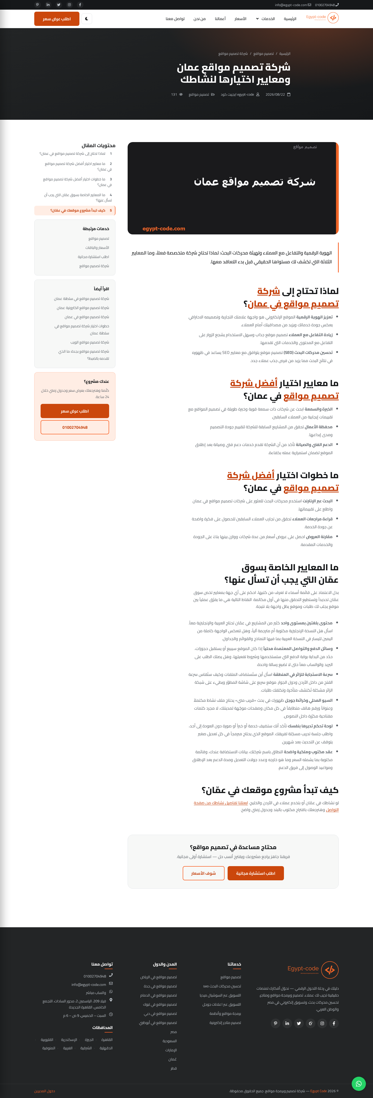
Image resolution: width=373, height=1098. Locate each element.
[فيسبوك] (80, 5)
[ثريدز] (310, 1023)
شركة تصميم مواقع (233, 53)
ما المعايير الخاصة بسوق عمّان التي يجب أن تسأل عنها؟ (78, 198)
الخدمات (268, 18)
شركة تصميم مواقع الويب (90, 342)
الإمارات (171, 1049)
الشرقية (86, 1048)
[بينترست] (37, 5)
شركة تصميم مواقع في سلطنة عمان (81, 298)
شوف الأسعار (203, 873)
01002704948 (325, 5)
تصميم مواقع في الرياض (158, 976)
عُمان (172, 1059)
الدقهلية (106, 1048)
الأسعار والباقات (97, 247)
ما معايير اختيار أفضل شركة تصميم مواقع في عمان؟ (78, 166)
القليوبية (47, 1040)
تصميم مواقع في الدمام (158, 995)
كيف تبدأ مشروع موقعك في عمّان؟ (77, 210)
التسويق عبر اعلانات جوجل (221, 1004)
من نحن (200, 18)
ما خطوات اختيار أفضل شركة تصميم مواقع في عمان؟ (77, 182)
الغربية (68, 1048)
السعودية (170, 1040)
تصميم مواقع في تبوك (160, 1004)
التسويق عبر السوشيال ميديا (220, 995)
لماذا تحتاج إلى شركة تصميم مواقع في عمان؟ (72, 153)
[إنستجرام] (69, 5)
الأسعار (240, 18)
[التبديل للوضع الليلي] (86, 18)
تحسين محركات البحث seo (222, 986)
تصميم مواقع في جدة (160, 986)
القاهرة (107, 1040)
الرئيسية (290, 18)
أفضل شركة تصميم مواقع (284, 389)
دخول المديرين (44, 1091)
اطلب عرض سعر (57, 19)
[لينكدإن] (48, 5)
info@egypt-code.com (291, 5)
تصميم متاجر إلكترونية (225, 1022)
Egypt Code (318, 1091)
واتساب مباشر (96, 993)
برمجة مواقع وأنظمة (225, 1013)
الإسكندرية (69, 1040)
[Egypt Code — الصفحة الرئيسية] (323, 18)
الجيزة (89, 1040)
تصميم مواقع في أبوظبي (158, 1022)
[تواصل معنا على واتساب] (359, 1084)
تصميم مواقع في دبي (160, 1013)
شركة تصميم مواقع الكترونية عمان (83, 307)
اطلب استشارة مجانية (255, 873)
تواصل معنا (175, 18)
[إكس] (59, 5)
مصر (174, 1031)
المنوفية (48, 1048)
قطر (174, 1068)
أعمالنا (220, 18)
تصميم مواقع (263, 53)
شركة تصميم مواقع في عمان (293, 297)
